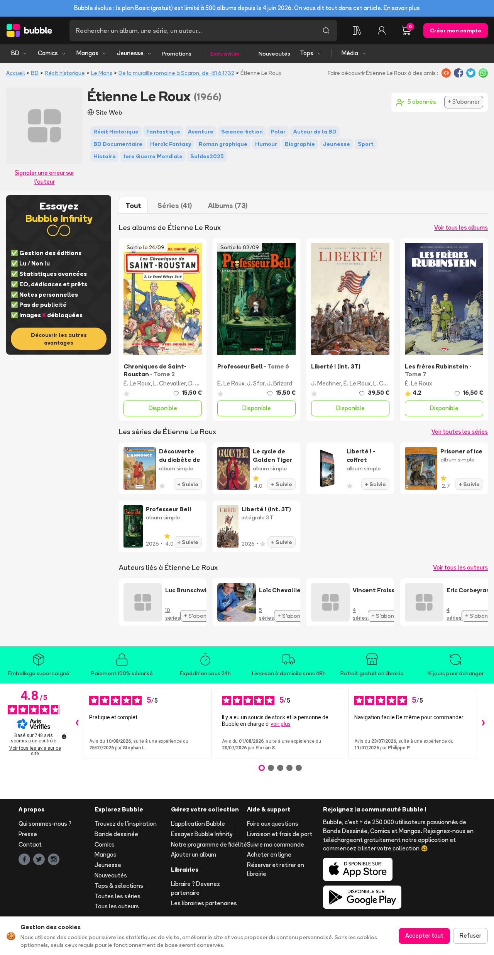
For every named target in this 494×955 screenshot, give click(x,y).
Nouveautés (274, 53)
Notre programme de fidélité (209, 844)
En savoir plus (402, 8)
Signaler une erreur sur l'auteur (44, 177)
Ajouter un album (193, 854)
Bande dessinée (116, 834)
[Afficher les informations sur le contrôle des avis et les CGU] (64, 737)
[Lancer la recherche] (326, 30)
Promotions (176, 53)
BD (15, 53)
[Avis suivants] (483, 723)
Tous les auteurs (117, 906)
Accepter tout (424, 935)
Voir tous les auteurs (460, 567)
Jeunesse (130, 53)
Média (350, 53)
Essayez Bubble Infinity (201, 834)
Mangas (87, 53)
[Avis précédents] (76, 723)
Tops (306, 53)
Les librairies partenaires (204, 903)
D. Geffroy (201, 383)
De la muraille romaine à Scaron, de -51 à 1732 (176, 72)
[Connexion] (381, 30)
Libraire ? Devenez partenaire (195, 888)
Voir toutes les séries (459, 431)
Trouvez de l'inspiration (126, 823)
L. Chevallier (169, 383)
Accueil (15, 72)
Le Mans (101, 72)
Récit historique (65, 72)
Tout (133, 205)
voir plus (281, 724)
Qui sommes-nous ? (45, 823)
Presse (28, 834)
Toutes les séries (117, 896)
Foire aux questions (272, 823)
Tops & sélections (119, 885)
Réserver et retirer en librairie (275, 869)
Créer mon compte (455, 30)
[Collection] (357, 30)
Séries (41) (174, 205)
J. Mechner (326, 383)
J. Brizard (279, 383)
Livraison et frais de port (279, 834)
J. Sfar (255, 383)
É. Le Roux (137, 383)
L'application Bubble (198, 823)
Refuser (470, 935)
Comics (48, 53)
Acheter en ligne (269, 854)
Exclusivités (225, 53)
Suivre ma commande (275, 844)
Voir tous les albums (461, 227)
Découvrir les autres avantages (59, 338)
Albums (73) (227, 205)
